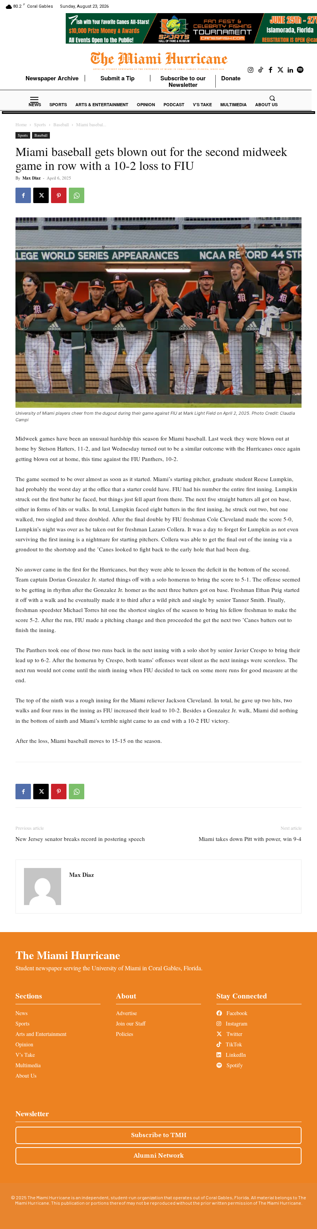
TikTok (233, 1044)
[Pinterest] (58, 195)
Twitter (233, 1033)
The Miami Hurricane (67, 955)
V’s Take (25, 1054)
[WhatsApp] (76, 195)
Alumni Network (159, 1155)
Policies (124, 1033)
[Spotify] (300, 70)
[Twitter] (281, 70)
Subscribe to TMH (158, 1135)
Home (21, 124)
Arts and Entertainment (40, 1033)
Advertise (126, 1013)
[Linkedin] (290, 70)
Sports (40, 124)
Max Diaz (31, 178)
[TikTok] (261, 70)
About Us (25, 1075)
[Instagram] (251, 70)
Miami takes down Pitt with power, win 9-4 (250, 839)
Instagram (235, 1023)
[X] (41, 195)
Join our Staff (130, 1023)
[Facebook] (271, 70)
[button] (272, 98)
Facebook (236, 1013)
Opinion (24, 1044)
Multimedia (28, 1065)
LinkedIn (235, 1054)
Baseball (61, 124)
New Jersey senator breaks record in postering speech (81, 839)
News (21, 1013)
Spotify (234, 1065)
